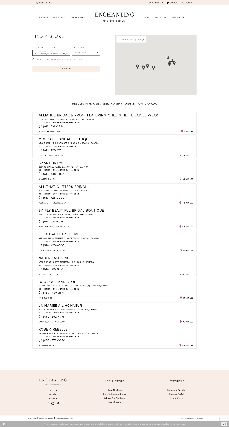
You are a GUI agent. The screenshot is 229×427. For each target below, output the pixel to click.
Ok (224, 423)
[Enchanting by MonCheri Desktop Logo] (114, 17)
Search (66, 68)
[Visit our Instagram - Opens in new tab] (52, 403)
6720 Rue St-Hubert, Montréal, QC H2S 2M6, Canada (66, 262)
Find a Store (176, 398)
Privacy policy (31, 418)
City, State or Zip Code (43, 47)
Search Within (79, 47)
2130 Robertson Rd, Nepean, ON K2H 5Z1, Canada (64, 190)
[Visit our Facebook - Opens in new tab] (48, 403)
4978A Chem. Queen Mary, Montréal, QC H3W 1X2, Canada (69, 238)
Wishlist (53, 394)
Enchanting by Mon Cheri (66, 122)
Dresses (53, 390)
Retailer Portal (176, 394)
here (183, 423)
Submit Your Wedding (114, 398)
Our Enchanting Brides (114, 394)
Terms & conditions (46, 418)
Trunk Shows (114, 402)
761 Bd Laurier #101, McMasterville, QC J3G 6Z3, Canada (68, 333)
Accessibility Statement (65, 418)
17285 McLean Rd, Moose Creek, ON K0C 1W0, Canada (66, 119)
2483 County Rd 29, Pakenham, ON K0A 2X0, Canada (66, 214)
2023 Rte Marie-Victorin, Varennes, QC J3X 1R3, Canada (68, 309)
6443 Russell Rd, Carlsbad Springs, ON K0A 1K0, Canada (69, 143)
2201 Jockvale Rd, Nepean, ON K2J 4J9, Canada (63, 167)
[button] (172, 2)
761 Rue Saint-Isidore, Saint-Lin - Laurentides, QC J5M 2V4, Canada (74, 285)
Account (53, 398)
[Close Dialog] (4, 424)
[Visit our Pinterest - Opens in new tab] (58, 403)
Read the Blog (114, 390)
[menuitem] (44, 2)
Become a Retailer (176, 390)
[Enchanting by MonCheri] (53, 382)
